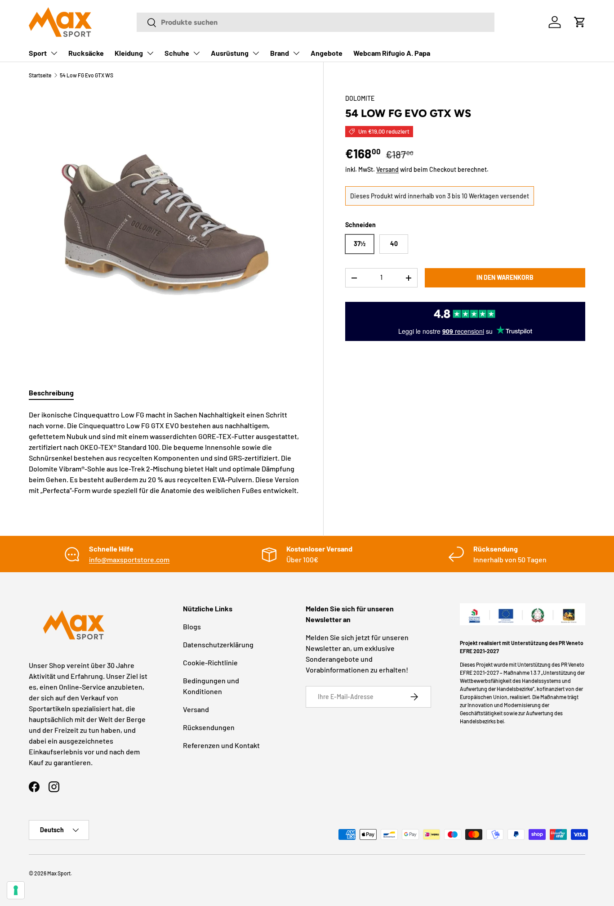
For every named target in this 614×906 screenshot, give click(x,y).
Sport (38, 53)
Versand (387, 169)
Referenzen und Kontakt (221, 745)
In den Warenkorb (505, 278)
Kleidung (129, 53)
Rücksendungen (209, 727)
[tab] (51, 392)
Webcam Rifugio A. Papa (391, 53)
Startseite (40, 75)
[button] (580, 22)
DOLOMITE (359, 98)
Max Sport (59, 873)
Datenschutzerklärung (218, 644)
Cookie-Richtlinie (210, 662)
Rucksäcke (86, 53)
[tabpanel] (165, 452)
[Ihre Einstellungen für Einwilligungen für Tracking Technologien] (15, 890)
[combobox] (315, 22)
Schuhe (177, 53)
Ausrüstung (230, 53)
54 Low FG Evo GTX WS (86, 75)
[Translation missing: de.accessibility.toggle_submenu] (54, 53)
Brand (279, 53)
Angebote (327, 53)
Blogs (192, 626)
